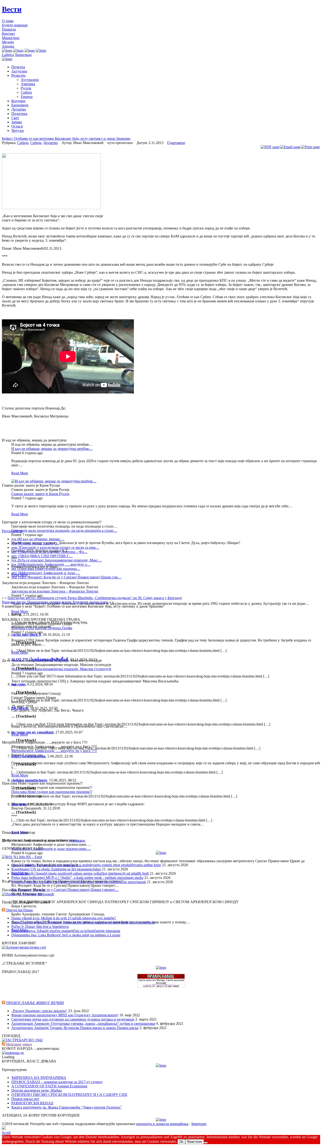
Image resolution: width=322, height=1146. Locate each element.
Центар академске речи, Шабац (36, 1090)
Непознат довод (19, 1044)
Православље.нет (25, 1099)
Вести (11, 9)
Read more (194, 1141)
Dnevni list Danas (19, 910)
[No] (206, 1142)
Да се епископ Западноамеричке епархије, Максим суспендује (61, 669)
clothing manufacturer (29, 780)
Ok (181, 1141)
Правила (9, 29)
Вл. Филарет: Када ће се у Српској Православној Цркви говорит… (65, 890)
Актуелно (19, 71)
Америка (28, 84)
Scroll (6, 1133)
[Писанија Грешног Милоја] (28, 894)
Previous (8, 531)
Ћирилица (23, 55)
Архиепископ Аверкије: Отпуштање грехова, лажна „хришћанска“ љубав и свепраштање (83, 1024)
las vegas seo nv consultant (32, 732)
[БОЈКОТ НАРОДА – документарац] (13, 1053)
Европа (27, 97)
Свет (15, 118)
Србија (26, 92)
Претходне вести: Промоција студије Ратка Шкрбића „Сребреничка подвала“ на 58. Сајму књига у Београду (95, 598)
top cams (18, 684)
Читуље (17, 130)
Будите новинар (15, 25)
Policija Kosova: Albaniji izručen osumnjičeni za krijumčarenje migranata (65, 931)
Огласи (17, 126)
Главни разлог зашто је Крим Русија (40, 494)
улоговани (77, 840)
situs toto (18, 804)
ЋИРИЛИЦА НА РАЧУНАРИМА (38, 1078)
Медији (8, 42)
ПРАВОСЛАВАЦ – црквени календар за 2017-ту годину (57, 1082)
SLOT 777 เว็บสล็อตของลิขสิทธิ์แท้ (39, 659)
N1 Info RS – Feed (27, 857)
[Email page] (290, 147)
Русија (26, 88)
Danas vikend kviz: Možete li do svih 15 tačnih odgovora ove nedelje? (63, 918)
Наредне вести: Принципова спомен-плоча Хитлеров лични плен (55, 602)
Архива (8, 46)
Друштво (18, 109)
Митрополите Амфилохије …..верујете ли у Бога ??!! (54, 751)
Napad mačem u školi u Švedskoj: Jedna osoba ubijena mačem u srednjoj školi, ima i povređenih (83, 922)
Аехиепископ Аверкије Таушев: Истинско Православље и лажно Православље (75, 1028)
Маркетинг (11, 38)
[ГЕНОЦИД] (22, 1040)
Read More (19, 473)
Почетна (18, 67)
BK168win (19, 708)
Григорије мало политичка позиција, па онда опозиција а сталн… (64, 531)
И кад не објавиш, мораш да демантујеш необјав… (52, 449)
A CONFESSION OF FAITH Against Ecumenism (49, 1086)
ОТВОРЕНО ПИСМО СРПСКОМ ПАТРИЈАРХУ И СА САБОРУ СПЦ (69, 1095)
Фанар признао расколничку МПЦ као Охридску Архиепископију (64, 1015)
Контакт (8, 34)
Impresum (198, 1124)
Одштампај (176, 143)
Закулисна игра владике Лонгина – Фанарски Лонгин (54, 591)
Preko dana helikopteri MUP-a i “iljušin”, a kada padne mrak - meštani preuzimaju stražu (77, 878)
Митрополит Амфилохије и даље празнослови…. (51, 849)
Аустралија (30, 80)
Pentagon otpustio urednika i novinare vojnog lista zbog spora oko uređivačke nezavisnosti (78, 882)
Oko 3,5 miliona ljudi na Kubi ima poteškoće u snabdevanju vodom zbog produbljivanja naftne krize (86, 865)
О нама (7, 21)
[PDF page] (270, 147)
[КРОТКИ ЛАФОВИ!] (24, 947)
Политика (19, 114)
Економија (19, 105)
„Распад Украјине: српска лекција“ (39, 1011)
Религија (18, 75)
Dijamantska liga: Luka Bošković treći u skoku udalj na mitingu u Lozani (65, 935)
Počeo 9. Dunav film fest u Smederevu (40, 927)
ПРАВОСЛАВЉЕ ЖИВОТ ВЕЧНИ (35, 1003)
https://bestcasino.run (28, 756)
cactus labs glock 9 (26, 635)
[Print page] (310, 147)
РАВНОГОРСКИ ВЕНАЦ (32, 1103)
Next (18, 531)
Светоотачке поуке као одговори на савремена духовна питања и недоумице (72, 1019)
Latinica (8, 55)
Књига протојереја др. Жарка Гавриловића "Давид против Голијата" (66, 1107)
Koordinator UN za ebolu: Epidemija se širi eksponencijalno (56, 869)
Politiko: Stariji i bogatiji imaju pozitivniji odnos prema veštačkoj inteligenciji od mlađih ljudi (80, 873)
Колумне (18, 101)
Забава (16, 122)
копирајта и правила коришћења (162, 1124)
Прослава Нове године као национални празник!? (51, 792)
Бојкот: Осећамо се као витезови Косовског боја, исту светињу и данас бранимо (66, 138)
